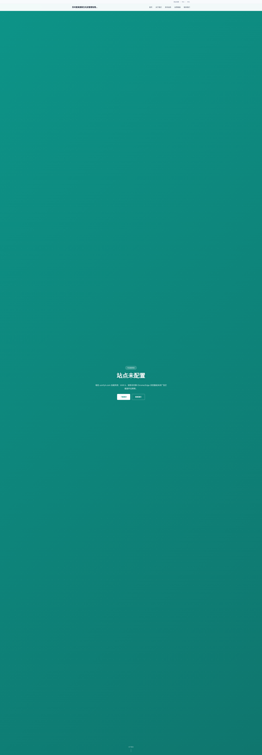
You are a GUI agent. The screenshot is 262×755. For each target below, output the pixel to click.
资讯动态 (168, 7)
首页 (150, 7)
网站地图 (176, 2)
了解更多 (124, 397)
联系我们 (187, 7)
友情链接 (177, 7)
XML (188, 2)
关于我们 (159, 7)
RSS (183, 2)
